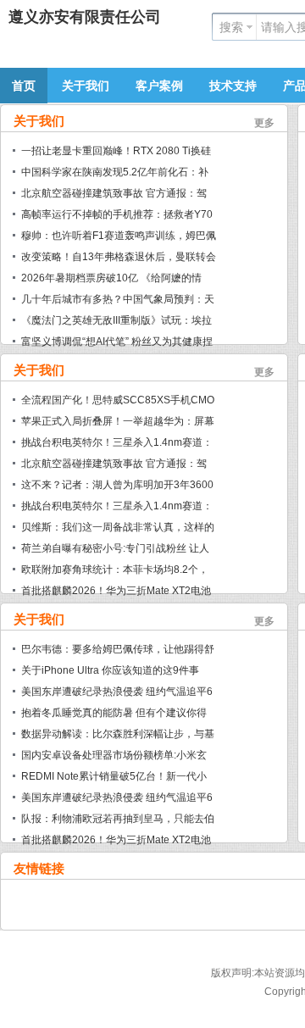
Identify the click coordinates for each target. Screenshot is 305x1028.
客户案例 (159, 85)
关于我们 (85, 85)
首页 (24, 85)
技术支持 (233, 85)
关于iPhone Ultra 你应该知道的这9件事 (110, 670)
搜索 (231, 27)
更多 (264, 123)
